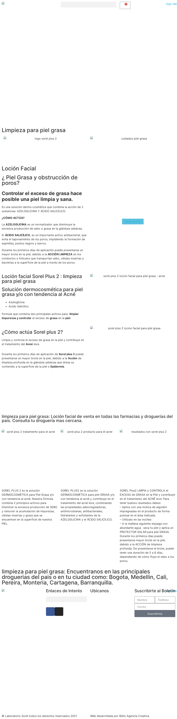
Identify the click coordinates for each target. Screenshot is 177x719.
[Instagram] (59, 611)
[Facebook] (50, 611)
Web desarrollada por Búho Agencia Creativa (119, 716)
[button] (88, 4)
